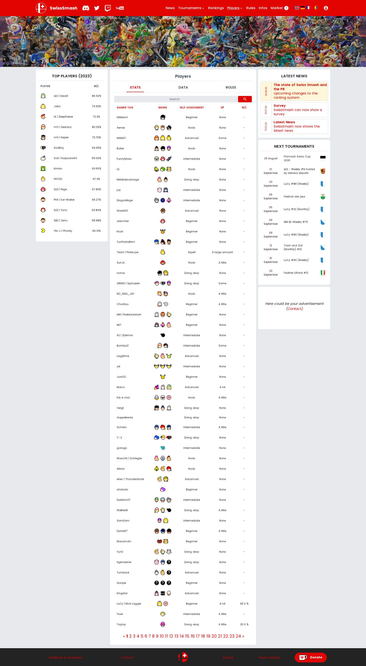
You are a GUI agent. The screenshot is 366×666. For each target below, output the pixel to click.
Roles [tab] (231, 87)
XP (222, 107)
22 (225, 636)
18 (203, 636)
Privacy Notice (269, 657)
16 (193, 636)
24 (238, 636)
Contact (294, 308)
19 (208, 636)
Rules (250, 8)
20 (214, 636)
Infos (263, 8)
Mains (162, 107)
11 (166, 636)
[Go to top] (183, 657)
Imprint (228, 657)
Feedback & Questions (66, 657)
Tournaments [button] (191, 8)
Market (280, 8)
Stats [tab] (135, 87)
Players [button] (235, 8)
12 (171, 636)
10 (162, 636)
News (170, 8)
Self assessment (192, 107)
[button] (326, 8)
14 (182, 636)
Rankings (216, 8)
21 (220, 636)
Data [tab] (183, 87)
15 (187, 636)
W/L (244, 107)
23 (232, 636)
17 (198, 636)
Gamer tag (125, 107)
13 (176, 636)
